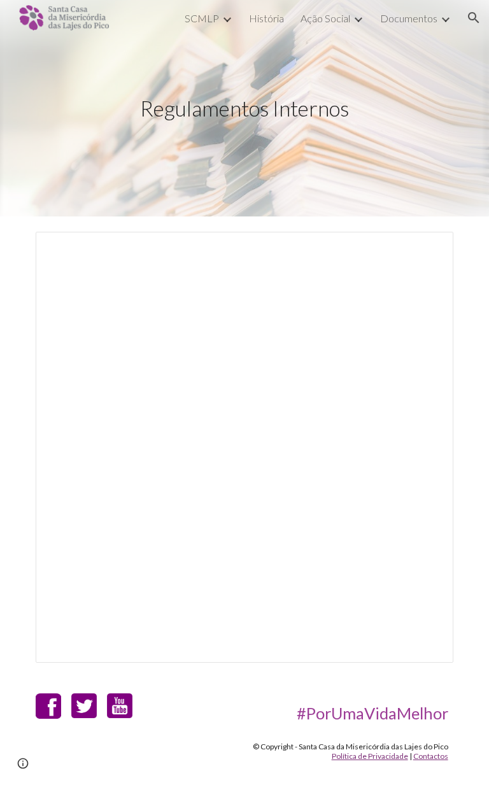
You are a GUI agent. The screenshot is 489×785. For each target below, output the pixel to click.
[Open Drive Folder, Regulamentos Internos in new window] (429, 248)
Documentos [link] (408, 18)
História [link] (266, 18)
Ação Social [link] (325, 18)
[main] (244, 108)
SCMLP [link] (202, 18)
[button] (473, 18)
